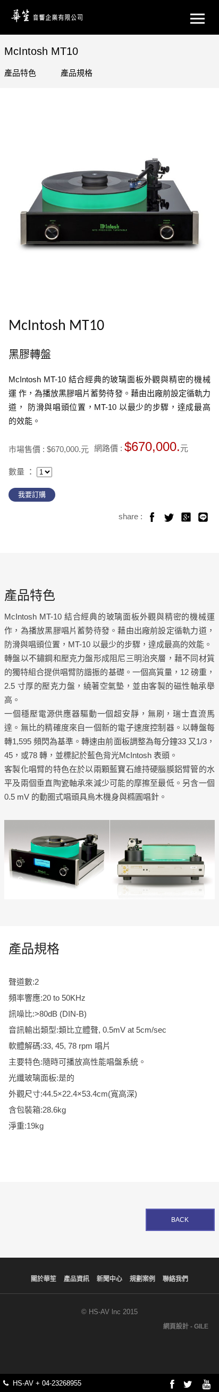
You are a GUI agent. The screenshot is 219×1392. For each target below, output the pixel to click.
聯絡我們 (175, 1279)
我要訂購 (32, 494)
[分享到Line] (203, 517)
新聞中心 (109, 1279)
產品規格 (76, 72)
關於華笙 (43, 1279)
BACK (180, 1220)
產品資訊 (76, 1279)
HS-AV (48, 14)
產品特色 (20, 72)
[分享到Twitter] (169, 517)
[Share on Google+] (186, 517)
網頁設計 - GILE (185, 1326)
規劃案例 (142, 1279)
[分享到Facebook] (152, 517)
